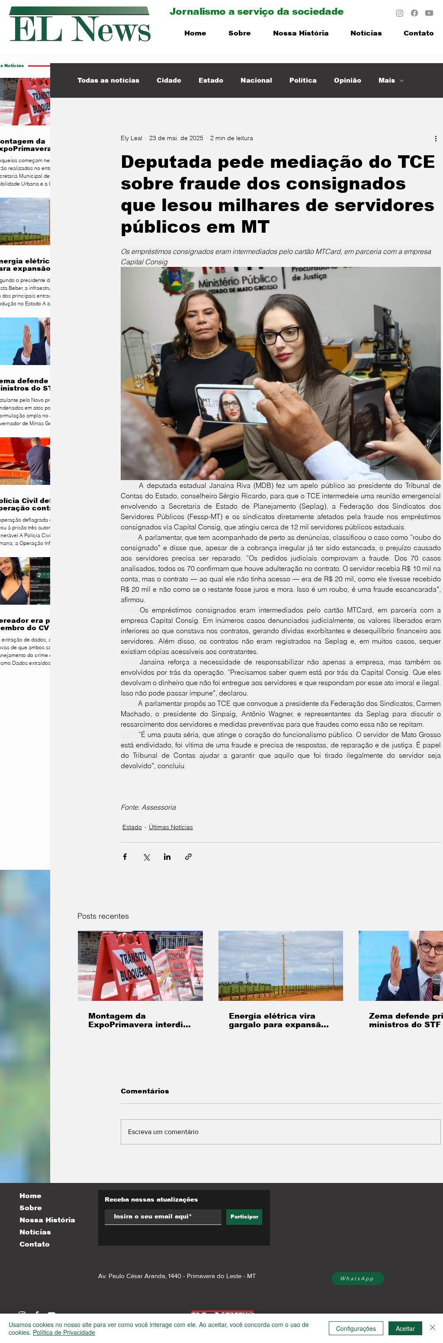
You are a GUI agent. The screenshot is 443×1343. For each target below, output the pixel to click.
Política (303, 80)
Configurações (356, 1328)
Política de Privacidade (64, 1332)
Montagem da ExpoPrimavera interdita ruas (140, 1020)
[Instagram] (399, 13)
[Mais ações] (435, 138)
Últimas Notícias (171, 827)
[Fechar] (432, 1328)
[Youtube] (429, 13)
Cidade (169, 80)
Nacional (256, 80)
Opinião (347, 80)
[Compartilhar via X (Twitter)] (146, 857)
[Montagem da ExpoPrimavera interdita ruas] (140, 966)
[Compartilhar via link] (188, 857)
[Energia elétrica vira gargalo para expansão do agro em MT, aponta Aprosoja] (280, 966)
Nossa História (47, 1220)
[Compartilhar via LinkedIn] (167, 857)
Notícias (35, 1232)
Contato (34, 1244)
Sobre (30, 1208)
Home (30, 1195)
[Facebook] (414, 13)
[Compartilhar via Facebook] (125, 857)
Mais (387, 80)
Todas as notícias (108, 80)
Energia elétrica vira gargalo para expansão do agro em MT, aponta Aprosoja (277, 1020)
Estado (211, 80)
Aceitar (405, 1328)
